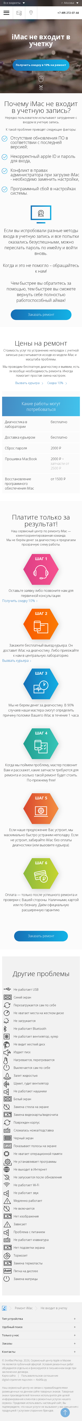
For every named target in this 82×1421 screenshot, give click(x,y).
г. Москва (68, 3)
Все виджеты (12, 3)
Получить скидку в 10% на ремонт (41, 65)
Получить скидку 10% (19, 600)
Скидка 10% (55, 383)
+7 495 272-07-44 (68, 13)
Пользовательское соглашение (39, 1375)
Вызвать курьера (27, 383)
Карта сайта (9, 1375)
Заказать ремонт (41, 314)
